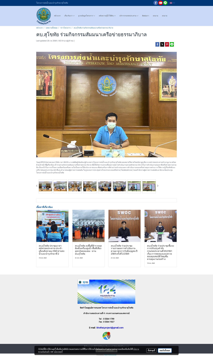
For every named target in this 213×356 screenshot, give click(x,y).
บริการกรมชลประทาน (128, 16)
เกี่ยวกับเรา (68, 16)
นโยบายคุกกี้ (58, 352)
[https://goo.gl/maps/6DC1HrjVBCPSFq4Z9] (106, 336)
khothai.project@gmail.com (110, 327)
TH (173, 3)
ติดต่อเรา (145, 16)
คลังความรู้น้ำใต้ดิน (106, 16)
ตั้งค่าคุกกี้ (151, 350)
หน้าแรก (57, 16)
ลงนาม (155, 16)
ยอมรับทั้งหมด (165, 350)
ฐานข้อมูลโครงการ (85, 16)
